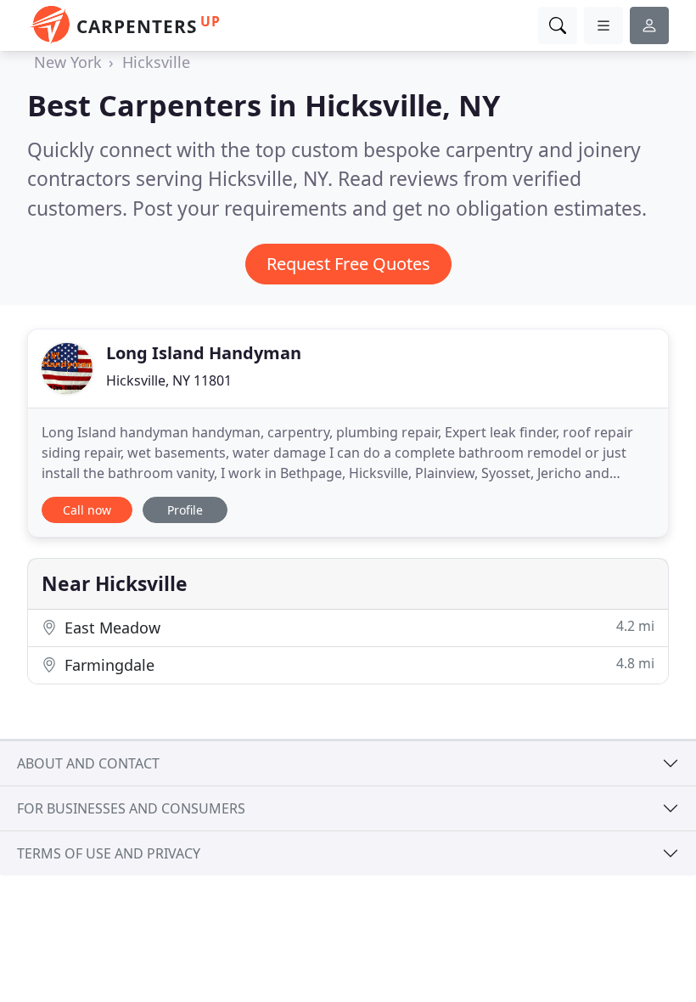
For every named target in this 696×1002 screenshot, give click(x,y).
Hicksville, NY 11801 (169, 380)
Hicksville (156, 62)
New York (68, 62)
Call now (87, 510)
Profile (185, 510)
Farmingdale (357, 664)
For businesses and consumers (131, 808)
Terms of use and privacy (108, 853)
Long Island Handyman (203, 352)
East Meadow (357, 627)
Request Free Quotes (348, 263)
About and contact (88, 763)
